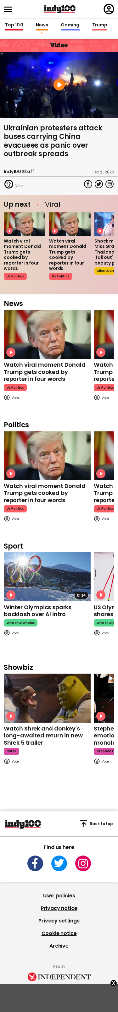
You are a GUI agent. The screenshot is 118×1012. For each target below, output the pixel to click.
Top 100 (14, 25)
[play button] (59, 85)
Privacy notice (59, 908)
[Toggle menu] (10, 9)
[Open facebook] (35, 863)
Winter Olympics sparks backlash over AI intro (37, 610)
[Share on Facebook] (88, 184)
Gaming (70, 25)
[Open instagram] (83, 863)
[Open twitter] (59, 863)
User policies (59, 895)
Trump (99, 25)
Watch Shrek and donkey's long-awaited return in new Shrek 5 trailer (43, 736)
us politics (15, 276)
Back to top (101, 823)
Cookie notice (59, 933)
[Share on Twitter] (99, 184)
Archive (59, 945)
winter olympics (21, 623)
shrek (11, 751)
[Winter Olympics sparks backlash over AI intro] (47, 576)
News (42, 25)
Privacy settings (58, 920)
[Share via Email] (109, 184)
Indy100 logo (59, 9)
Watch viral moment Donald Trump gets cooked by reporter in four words (22, 255)
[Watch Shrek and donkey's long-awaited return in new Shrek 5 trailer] (47, 698)
